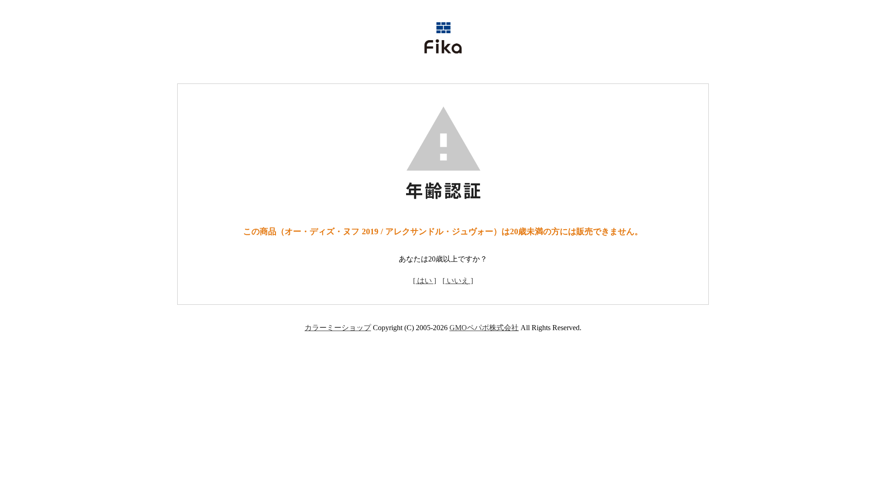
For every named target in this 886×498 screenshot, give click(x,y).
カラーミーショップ (338, 328)
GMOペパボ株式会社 (484, 328)
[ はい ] (424, 281)
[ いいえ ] (458, 281)
